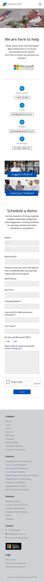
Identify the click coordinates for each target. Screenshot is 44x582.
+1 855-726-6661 (14, 530)
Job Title (9, 290)
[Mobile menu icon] (40, 4)
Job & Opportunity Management (17, 468)
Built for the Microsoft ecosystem (17, 490)
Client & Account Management (16, 465)
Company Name (13, 301)
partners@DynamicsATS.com (22, 131)
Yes (7, 341)
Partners (8, 428)
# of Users (10, 326)
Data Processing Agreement (15, 567)
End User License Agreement (16, 563)
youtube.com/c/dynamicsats (18, 538)
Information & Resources (14, 446)
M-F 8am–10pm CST (22, 148)
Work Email (11, 256)
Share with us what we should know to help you (19, 347)
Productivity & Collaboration (15, 482)
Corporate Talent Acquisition (15, 508)
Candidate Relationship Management (18, 461)
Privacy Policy (11, 560)
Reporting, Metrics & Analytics (16, 486)
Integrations (10, 519)
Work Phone (10, 278)
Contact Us (9, 432)
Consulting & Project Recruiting (17, 512)
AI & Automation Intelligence (16, 472)
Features (9, 515)
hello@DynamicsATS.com (22, 114)
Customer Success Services (16, 450)
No (14, 341)
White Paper (10, 435)
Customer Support (12, 442)
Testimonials (10, 439)
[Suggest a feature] (22, 168)
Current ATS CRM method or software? (18, 313)
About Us (9, 421)
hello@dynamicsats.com (17, 534)
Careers (8, 425)
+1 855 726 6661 (22, 97)
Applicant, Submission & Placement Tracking (22, 475)
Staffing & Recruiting (13, 501)
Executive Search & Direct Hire (17, 505)
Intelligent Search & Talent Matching (18, 479)
